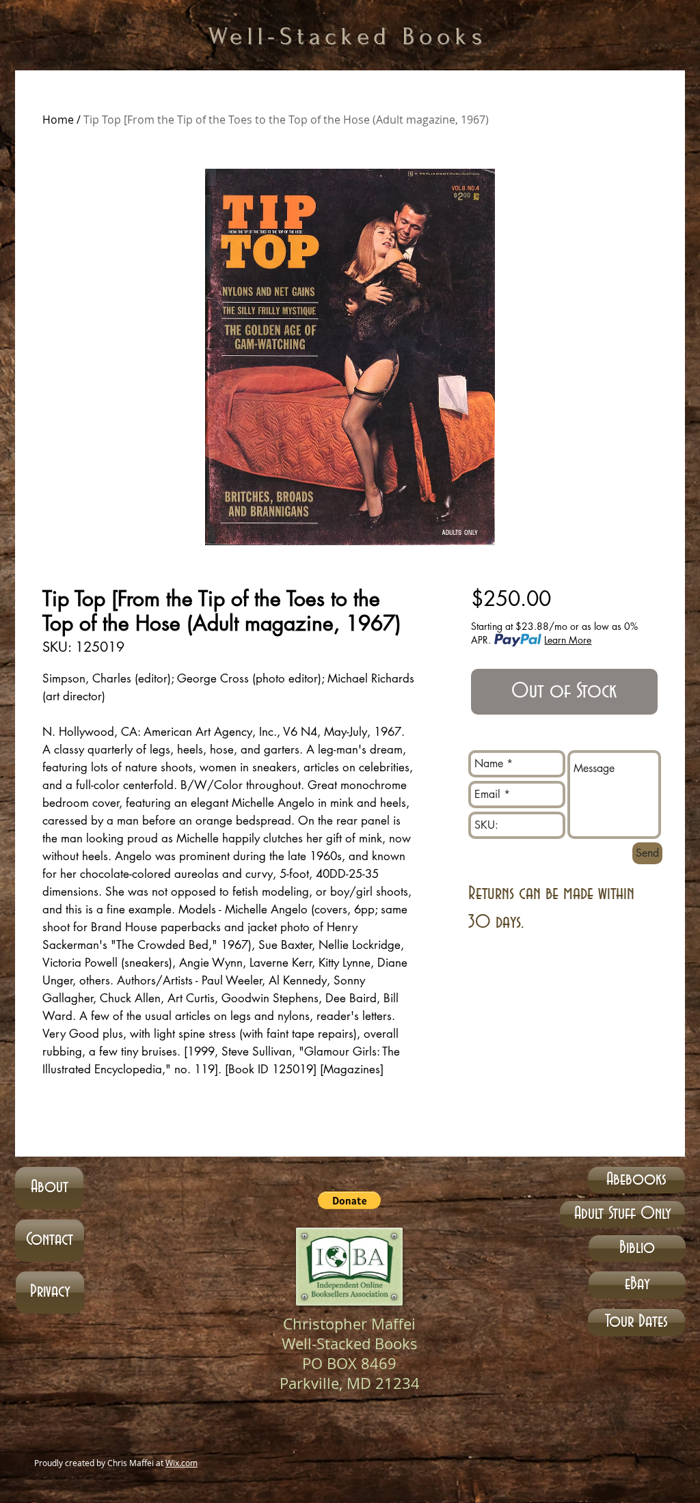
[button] (349, 1200)
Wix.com (181, 1462)
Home (58, 119)
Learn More (567, 639)
